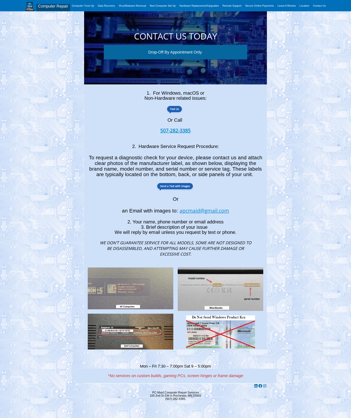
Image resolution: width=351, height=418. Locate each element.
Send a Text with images (175, 186)
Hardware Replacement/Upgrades (199, 5)
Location (304, 5)
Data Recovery (106, 5)
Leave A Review (287, 5)
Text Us (174, 109)
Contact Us (319, 5)
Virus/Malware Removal (132, 5)
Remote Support (231, 5)
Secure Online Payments (259, 5)
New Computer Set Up (163, 5)
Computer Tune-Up (83, 5)
